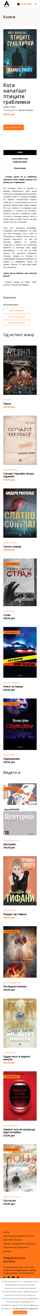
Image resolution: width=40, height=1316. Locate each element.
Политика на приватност (16, 1247)
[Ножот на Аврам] (20, 652)
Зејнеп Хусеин (25, 110)
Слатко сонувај (12, 546)
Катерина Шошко (10, 470)
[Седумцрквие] (20, 724)
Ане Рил (6, 400)
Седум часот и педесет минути (16, 1058)
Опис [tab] (20, 152)
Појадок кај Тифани (15, 914)
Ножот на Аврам (13, 686)
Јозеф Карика (9, 611)
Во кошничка (13, 127)
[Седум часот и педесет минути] (20, 1023)
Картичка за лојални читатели (18, 1236)
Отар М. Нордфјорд (11, 683)
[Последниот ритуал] (20, 952)
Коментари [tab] (20, 168)
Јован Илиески (9, 1053)
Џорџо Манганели (11, 840)
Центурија (9, 844)
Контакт (7, 1251)
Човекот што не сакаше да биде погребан (19, 1131)
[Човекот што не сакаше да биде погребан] (20, 1096)
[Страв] (20, 582)
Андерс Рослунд (10, 543)
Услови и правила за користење (19, 1243)
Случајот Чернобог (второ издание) (18, 475)
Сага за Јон (9, 1200)
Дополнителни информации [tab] (20, 160)
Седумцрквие (11, 758)
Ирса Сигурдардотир (12, 982)
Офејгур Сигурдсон (11, 1197)
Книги (6, 1232)
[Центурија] (20, 809)
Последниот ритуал (15, 986)
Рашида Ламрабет (10, 1125)
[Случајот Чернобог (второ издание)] (20, 440)
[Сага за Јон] (20, 1168)
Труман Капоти (9, 910)
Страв (6, 614)
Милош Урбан (9, 755)
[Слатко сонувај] (20, 513)
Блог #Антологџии (12, 1239)
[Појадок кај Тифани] (20, 880)
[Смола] (20, 370)
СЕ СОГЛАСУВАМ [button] (20, 1312)
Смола (7, 403)
